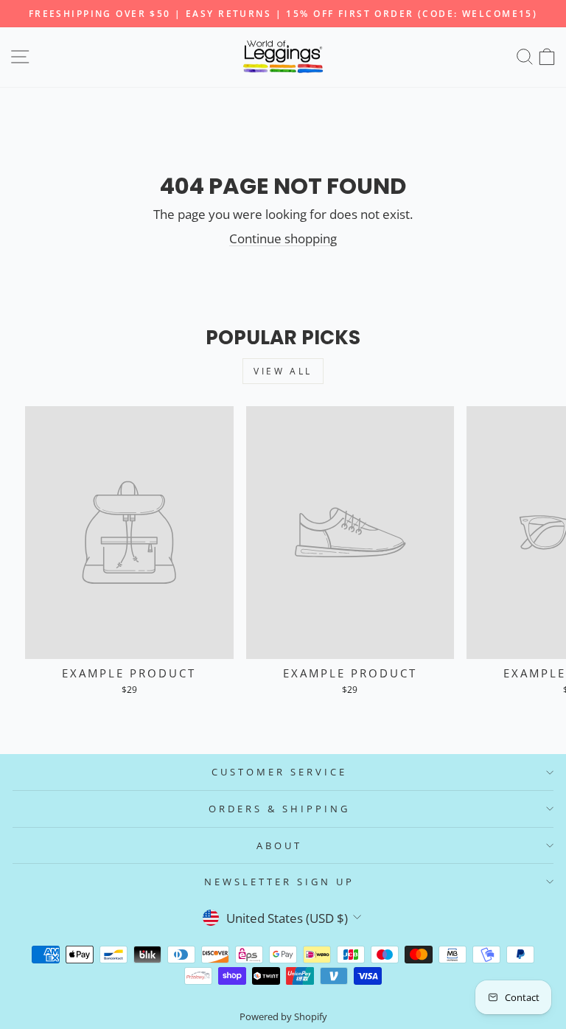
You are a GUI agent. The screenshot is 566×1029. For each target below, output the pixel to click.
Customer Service (279, 771)
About (279, 845)
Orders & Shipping (279, 808)
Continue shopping (283, 238)
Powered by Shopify (283, 1017)
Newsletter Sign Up (279, 881)
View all (283, 371)
